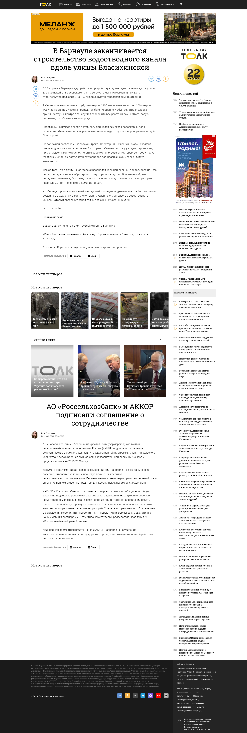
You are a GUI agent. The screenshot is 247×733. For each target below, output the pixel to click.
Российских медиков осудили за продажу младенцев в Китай (196, 339)
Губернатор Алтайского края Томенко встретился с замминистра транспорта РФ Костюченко (194, 435)
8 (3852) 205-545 (188, 703)
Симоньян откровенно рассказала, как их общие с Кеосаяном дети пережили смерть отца (197, 484)
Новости (67, 4)
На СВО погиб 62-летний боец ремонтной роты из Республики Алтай (196, 269)
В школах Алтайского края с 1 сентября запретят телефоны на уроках (196, 257)
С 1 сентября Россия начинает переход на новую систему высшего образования (194, 397)
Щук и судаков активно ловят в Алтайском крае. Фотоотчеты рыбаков (195, 568)
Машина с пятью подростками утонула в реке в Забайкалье (195, 558)
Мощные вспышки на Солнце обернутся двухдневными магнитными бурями (194, 245)
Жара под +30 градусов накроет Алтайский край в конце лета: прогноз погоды (195, 520)
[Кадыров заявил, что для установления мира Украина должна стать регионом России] (52, 371)
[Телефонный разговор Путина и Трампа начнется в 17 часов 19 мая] (145, 371)
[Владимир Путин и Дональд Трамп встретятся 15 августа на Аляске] (99, 371)
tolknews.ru (189, 664)
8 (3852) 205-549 (188, 707)
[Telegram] (151, 78)
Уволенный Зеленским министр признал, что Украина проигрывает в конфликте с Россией (196, 606)
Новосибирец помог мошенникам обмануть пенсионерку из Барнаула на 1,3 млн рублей (197, 224)
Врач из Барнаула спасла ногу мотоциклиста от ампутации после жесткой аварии (194, 316)
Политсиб (45, 80)
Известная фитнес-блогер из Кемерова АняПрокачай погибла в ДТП (197, 361)
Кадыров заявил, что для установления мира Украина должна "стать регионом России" (50, 384)
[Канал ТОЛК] (91, 256)
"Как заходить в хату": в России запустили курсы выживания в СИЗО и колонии (195, 103)
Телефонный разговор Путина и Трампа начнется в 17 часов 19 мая (144, 386)
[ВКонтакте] (158, 78)
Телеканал (85, 4)
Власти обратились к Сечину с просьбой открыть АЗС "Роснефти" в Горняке (196, 592)
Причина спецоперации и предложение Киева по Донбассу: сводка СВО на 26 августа (196, 653)
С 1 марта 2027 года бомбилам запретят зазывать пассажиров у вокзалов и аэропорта (196, 304)
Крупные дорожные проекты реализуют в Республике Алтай (195, 474)
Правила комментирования (195, 724)
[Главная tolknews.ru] (45, 4)
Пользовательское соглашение (197, 722)
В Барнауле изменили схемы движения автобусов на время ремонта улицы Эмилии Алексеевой (195, 462)
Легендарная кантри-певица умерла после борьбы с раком (194, 618)
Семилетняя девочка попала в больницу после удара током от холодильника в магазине (195, 421)
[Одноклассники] (165, 78)
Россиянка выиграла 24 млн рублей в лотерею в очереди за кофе (195, 373)
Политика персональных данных (197, 719)
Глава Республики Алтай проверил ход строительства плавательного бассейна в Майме (197, 580)
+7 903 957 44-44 (188, 696)
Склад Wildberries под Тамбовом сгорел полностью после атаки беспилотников (195, 547)
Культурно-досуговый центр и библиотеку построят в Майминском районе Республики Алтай (197, 534)
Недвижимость (167, 4)
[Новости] (75, 256)
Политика (127, 4)
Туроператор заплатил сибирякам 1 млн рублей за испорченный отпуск (197, 115)
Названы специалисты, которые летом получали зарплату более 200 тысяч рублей (196, 496)
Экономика (146, 4)
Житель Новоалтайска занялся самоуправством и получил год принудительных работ (195, 385)
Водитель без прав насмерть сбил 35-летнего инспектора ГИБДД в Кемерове (196, 448)
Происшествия (106, 4)
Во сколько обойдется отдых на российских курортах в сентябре (196, 235)
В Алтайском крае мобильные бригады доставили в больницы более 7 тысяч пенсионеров (196, 328)
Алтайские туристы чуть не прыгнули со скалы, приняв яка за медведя (197, 409)
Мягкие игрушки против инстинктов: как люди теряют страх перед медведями (195, 212)
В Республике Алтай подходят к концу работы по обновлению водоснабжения (195, 349)
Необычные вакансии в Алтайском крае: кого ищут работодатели (193, 127)
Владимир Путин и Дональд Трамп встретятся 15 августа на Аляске (99, 386)
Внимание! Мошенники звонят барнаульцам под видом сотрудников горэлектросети (195, 641)
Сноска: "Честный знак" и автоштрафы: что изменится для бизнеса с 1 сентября (196, 281)
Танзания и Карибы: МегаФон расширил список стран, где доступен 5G (194, 508)
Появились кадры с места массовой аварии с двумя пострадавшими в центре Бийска (196, 629)
